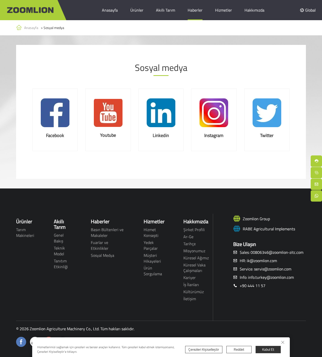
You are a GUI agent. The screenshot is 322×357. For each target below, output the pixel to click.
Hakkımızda (254, 10)
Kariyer (189, 277)
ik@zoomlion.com (262, 261)
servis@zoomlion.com (272, 269)
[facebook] (21, 341)
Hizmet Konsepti (151, 232)
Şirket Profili (194, 230)
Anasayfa (110, 10)
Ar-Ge (188, 237)
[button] (308, 10)
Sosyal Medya (102, 255)
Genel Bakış (59, 238)
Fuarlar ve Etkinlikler (99, 245)
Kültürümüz (193, 292)
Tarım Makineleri (25, 232)
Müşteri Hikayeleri (152, 258)
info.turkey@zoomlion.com (271, 277)
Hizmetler (223, 10)
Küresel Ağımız (196, 258)
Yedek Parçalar (151, 245)
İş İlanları (191, 285)
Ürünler (136, 10)
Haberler (195, 10)
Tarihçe (189, 244)
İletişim (189, 299)
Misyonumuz (194, 251)
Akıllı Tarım (165, 10)
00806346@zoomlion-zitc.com (277, 252)
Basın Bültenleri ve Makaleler (107, 232)
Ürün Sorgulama (153, 271)
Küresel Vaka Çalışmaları (194, 268)
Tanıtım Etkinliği (61, 264)
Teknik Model (59, 251)
